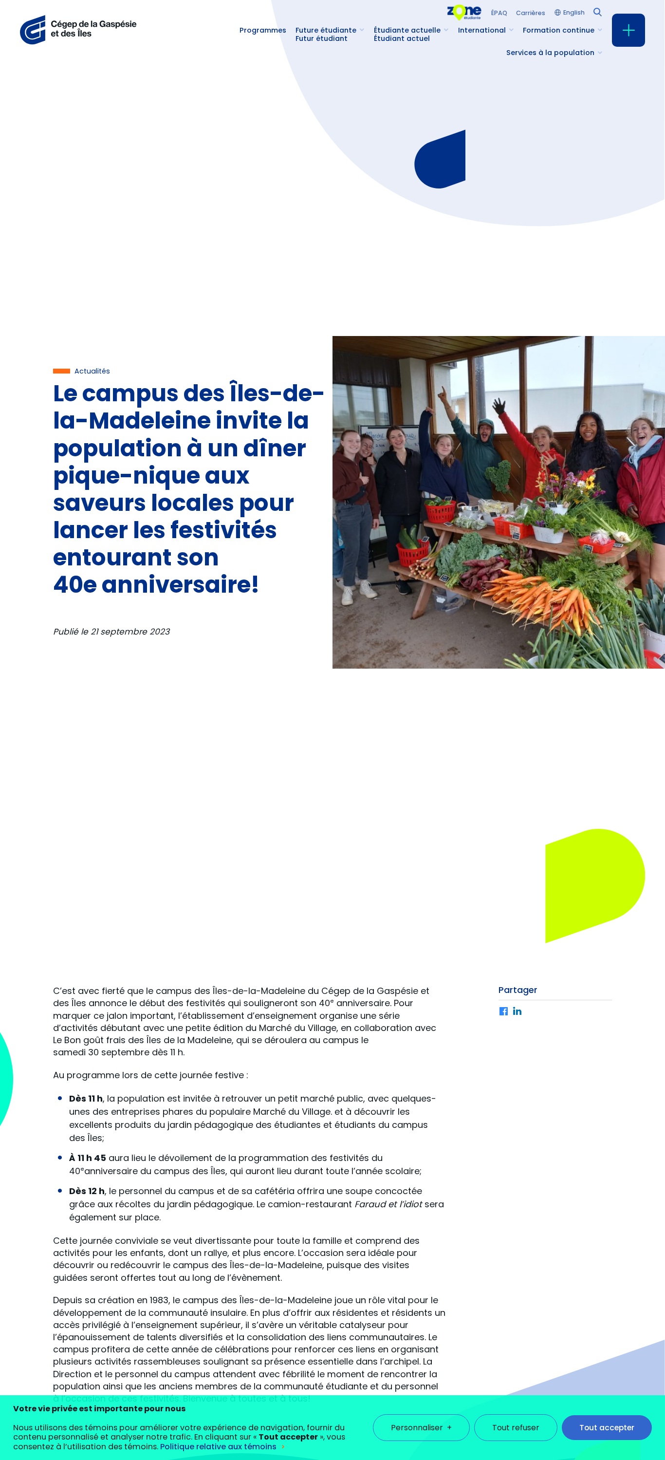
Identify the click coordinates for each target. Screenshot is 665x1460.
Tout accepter (606, 1428)
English (574, 13)
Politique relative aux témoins (218, 1446)
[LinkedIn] (517, 1012)
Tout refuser (515, 1427)
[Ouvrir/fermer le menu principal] (628, 30)
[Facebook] (504, 1012)
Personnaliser (421, 1427)
